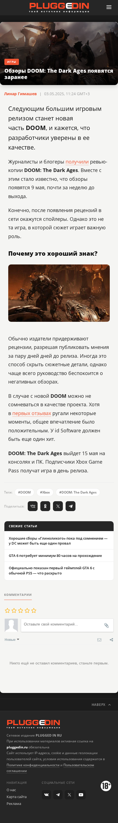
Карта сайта (17, 796)
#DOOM (24, 492)
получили (77, 161)
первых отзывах (31, 413)
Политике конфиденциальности (33, 765)
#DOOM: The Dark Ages (78, 492)
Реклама (14, 803)
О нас (11, 789)
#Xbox (45, 492)
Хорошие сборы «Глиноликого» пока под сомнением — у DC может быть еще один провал (58, 541)
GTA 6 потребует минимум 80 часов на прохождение (55, 555)
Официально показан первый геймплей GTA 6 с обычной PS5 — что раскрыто (51, 570)
